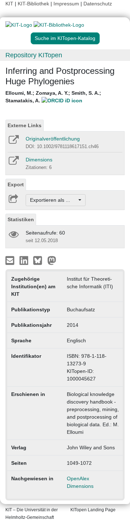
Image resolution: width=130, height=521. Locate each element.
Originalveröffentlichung (53, 139)
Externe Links (25, 125)
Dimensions (39, 159)
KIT (9, 3)
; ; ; (53, 96)
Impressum (66, 3)
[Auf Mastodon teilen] (51, 260)
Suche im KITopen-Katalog (65, 38)
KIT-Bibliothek (34, 3)
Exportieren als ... (53, 200)
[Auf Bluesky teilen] (39, 260)
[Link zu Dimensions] (13, 163)
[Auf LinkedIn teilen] (25, 260)
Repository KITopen (33, 55)
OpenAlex (78, 478)
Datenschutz (97, 3)
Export (16, 184)
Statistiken (21, 219)
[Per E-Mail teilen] (10, 260)
